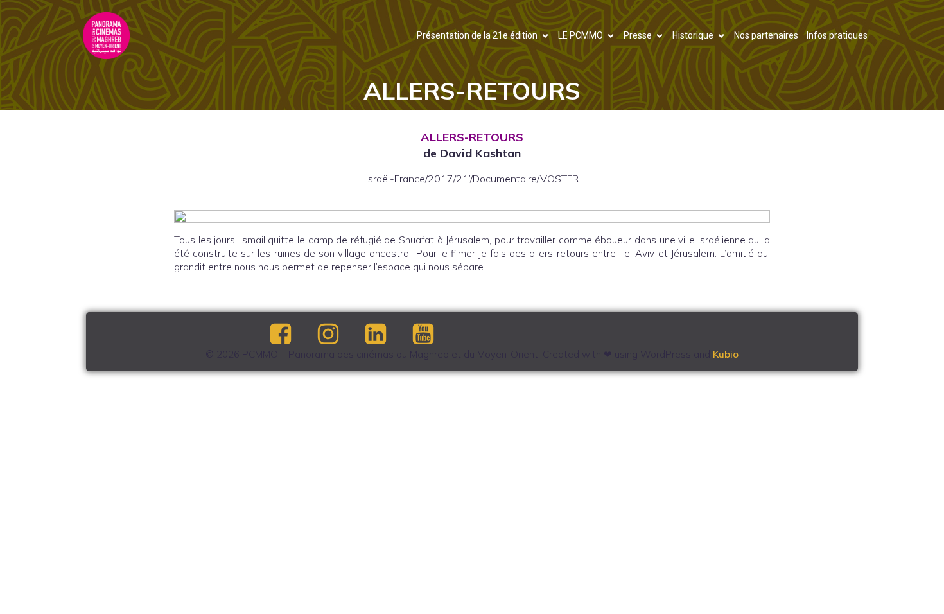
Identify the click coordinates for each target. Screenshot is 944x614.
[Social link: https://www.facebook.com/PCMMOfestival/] (291, 334)
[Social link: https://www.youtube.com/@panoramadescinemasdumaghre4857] (434, 334)
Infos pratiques (837, 35)
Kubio (726, 354)
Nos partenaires (766, 35)
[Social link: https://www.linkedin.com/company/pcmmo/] (386, 334)
